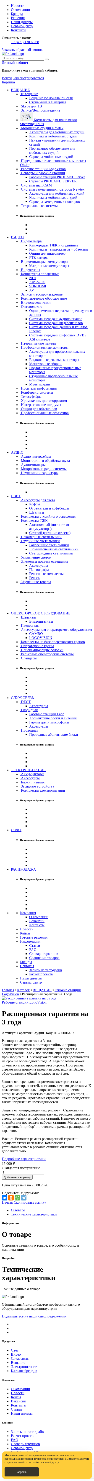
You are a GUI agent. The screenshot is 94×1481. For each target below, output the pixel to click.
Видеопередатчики (35, 302)
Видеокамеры (31, 241)
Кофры (34, 504)
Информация (30, 941)
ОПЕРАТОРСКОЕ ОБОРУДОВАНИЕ (40, 613)
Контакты (18, 30)
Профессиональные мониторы (44, 347)
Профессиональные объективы (44, 413)
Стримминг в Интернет (47, 102)
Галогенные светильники (49, 545)
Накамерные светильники (41, 537)
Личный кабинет (15, 63)
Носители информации (38, 388)
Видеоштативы (41, 621)
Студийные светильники (40, 541)
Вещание (18, 1362)
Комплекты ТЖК (34, 520)
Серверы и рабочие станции (42, 173)
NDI (32, 278)
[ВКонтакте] (4, 1197)
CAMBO (36, 634)
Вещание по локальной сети (51, 98)
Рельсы (34, 578)
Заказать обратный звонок (22, 50)
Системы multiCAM (36, 185)
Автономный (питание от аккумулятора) (49, 527)
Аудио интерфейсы (35, 456)
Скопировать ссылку (30, 1202)
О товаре (18, 1210)
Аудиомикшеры (33, 465)
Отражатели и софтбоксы (49, 508)
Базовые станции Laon (46, 714)
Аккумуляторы (32, 774)
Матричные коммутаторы (49, 266)
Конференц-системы (36, 392)
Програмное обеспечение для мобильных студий (52, 150)
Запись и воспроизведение (41, 294)
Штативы (36, 512)
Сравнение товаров (44, 958)
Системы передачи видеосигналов (56, 323)
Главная (8, 990)
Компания (28, 913)
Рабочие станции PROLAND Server (57, 177)
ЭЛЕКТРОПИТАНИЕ (28, 770)
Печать (7, 1202)
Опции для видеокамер (47, 253)
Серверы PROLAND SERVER (53, 181)
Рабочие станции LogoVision (43, 169)
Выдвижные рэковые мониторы (54, 360)
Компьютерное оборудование (43, 298)
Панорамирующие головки (41, 650)
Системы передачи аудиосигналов (55, 319)
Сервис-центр (22, 26)
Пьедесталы (29, 625)
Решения (18, 18)
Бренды (17, 14)
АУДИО (17, 452)
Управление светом (35, 557)
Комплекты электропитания (42, 790)
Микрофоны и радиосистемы (43, 469)
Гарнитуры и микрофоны (49, 722)
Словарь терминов (43, 954)
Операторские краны (37, 646)
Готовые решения (33, 937)
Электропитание (24, 1367)
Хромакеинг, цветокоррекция (43, 401)
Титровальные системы (39, 206)
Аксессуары (38, 565)
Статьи (34, 945)
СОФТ (16, 830)
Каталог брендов (24, 1371)
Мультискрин (39, 384)
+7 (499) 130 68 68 (25, 42)
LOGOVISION (40, 638)
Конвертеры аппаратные (39, 274)
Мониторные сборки (45, 364)
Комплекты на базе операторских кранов (52, 642)
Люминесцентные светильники (53, 549)
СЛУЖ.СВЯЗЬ (22, 698)
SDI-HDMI (37, 286)
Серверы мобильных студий (51, 157)
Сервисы (27, 966)
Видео (16, 1354)
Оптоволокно (31, 306)
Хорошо (21, 1472)
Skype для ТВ (31, 106)
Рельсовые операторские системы (47, 654)
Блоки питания (32, 782)
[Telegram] (23, 1197)
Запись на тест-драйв (45, 970)
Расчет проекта (41, 974)
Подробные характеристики (24, 1159)
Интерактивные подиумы (40, 405)
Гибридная (29, 710)
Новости (17, 5)
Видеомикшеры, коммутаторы (44, 261)
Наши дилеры (22, 22)
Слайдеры (28, 658)
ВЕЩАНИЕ (20, 90)
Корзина (8, 82)
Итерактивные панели (38, 343)
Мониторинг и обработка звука (45, 460)
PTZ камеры (38, 257)
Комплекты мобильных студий (53, 136)
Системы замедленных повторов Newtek (52, 189)
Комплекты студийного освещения (48, 516)
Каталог (23, 990)
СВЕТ (16, 496)
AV (31, 290)
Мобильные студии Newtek (41, 128)
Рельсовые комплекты (46, 574)
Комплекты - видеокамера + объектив (58, 249)
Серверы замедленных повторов (54, 202)
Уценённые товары (35, 582)
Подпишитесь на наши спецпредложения (34, 1316)
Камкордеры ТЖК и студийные (53, 245)
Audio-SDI (37, 282)
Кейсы (25, 933)
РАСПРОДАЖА (23, 869)
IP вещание (29, 94)
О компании (20, 10)
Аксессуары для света (37, 500)
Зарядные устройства (37, 786)
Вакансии (36, 921)
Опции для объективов (38, 409)
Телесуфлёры (31, 396)
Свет (14, 1350)
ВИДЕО (17, 237)
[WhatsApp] (17, 1197)
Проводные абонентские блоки (53, 734)
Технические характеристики (34, 1214)
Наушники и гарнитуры (39, 473)
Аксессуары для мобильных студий (56, 132)
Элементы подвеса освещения (44, 561)
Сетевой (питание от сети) (49, 533)
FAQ (33, 950)
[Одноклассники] (11, 1197)
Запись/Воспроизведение (40, 110)
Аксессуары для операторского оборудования (56, 629)
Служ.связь (20, 1358)
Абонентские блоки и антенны (53, 718)
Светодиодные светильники (51, 553)
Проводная (29, 730)
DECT (25, 702)
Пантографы (39, 570)
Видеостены (30, 270)
